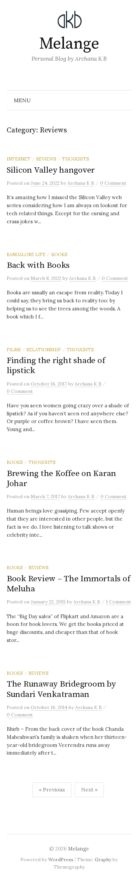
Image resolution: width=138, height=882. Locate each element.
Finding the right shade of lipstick (56, 365)
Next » (89, 789)
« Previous (52, 789)
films (14, 349)
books (59, 254)
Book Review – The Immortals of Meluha (68, 584)
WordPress (60, 860)
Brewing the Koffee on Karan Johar (61, 478)
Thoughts (75, 159)
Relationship (43, 349)
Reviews (46, 159)
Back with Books (38, 265)
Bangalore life (26, 254)
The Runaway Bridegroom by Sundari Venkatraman (61, 689)
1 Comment (118, 602)
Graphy (103, 860)
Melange (69, 44)
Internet (18, 159)
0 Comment (113, 183)
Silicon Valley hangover (51, 170)
